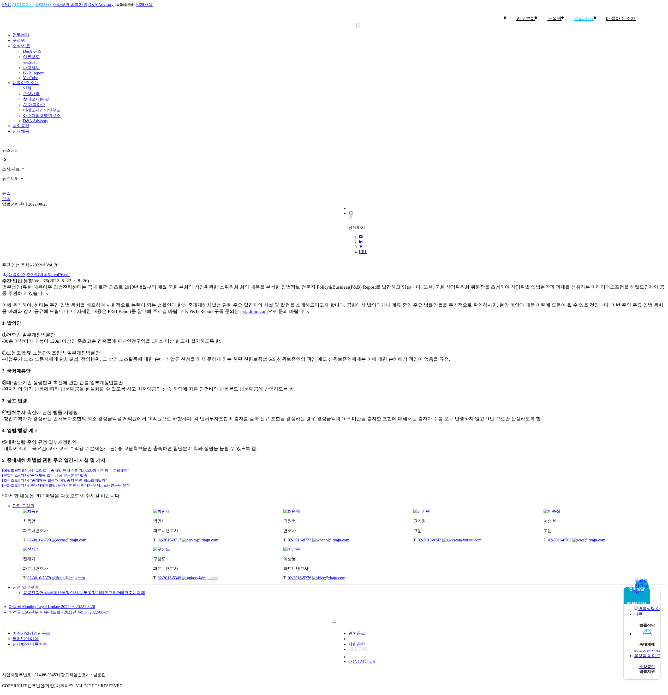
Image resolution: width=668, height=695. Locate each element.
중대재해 (43, 4)
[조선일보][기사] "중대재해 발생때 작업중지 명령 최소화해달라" (54, 480)
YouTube (30, 77)
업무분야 (525, 18)
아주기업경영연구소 (42, 115)
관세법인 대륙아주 (30, 644)
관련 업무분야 (26, 587)
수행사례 (31, 68)
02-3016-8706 (559, 540)
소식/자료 (584, 18)
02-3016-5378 (39, 578)
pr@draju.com (254, 311)
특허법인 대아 (26, 638)
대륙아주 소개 (621, 18)
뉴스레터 (31, 62)
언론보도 (31, 57)
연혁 (27, 88)
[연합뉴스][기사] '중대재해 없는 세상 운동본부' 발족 (44, 475)
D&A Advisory (101, 4)
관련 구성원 (23, 506)
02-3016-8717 (169, 540)
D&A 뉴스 (32, 51)
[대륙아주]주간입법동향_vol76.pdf (38, 274)
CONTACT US (361, 661)
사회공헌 (21, 126)
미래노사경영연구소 (42, 110)
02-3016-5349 (169, 578)
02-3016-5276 (299, 578)
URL (363, 251)
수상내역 (31, 93)
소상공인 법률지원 (70, 4)
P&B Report (33, 73)
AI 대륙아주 (23, 4)
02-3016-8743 (429, 540)
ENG (6, 4)
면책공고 (356, 633)
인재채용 (144, 4)
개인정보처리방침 (365, 638)
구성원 (554, 18)
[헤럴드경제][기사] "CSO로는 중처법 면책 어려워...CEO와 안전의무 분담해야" (65, 470)
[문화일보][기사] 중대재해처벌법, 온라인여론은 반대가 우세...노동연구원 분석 (66, 485)
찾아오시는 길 (36, 99)
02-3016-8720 (39, 540)
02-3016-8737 (299, 540)
